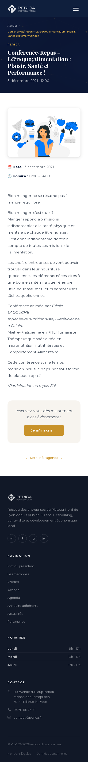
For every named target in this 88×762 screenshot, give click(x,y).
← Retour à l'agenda (42, 458)
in (11, 538)
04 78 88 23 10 (24, 710)
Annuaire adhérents (23, 605)
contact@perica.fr (28, 717)
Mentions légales (19, 753)
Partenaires (16, 621)
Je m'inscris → (44, 430)
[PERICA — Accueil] (22, 8)
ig (33, 538)
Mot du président (21, 566)
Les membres (18, 574)
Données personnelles (51, 753)
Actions (13, 590)
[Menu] (75, 8)
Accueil (13, 25)
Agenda (14, 597)
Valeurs (13, 582)
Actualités (15, 613)
